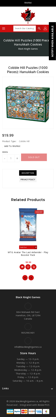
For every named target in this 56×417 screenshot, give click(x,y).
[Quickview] (22, 267)
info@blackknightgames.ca (28, 346)
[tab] (27, 173)
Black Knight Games (28, 48)
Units (5, 152)
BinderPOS (44, 404)
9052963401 (28, 332)
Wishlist (28, 2)
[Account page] (46, 28)
